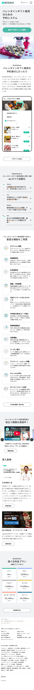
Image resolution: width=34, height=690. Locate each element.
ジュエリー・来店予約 (7, 648)
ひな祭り (17, 660)
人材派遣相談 (14, 652)
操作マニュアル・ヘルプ (23, 633)
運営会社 (3, 676)
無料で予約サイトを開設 (17, 30)
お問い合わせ (20, 631)
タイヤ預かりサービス (7, 656)
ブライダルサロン (5, 652)
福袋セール (12, 658)
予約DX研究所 (4, 635)
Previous (2, 440)
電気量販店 (15, 668)
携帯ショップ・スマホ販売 (8, 664)
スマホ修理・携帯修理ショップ (22, 648)
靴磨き (12, 670)
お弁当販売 (4, 660)
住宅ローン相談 (5, 670)
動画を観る (11, 451)
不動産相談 (19, 664)
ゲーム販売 (26, 666)
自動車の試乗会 (11, 650)
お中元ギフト (4, 654)
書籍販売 (3, 668)
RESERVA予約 (4, 619)
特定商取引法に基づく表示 (24, 637)
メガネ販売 (14, 662)
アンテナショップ (5, 662)
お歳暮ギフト (23, 660)
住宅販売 (3, 650)
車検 (20, 668)
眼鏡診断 (9, 668)
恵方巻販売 (21, 662)
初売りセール (4, 658)
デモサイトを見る (17, 159)
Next (31, 439)
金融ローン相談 (26, 668)
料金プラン (4, 631)
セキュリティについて (7, 639)
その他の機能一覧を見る (17, 404)
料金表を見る (17, 610)
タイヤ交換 (17, 656)
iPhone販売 (22, 652)
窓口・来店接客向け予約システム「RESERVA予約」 (12, 621)
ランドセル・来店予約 (15, 654)
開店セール (23, 656)
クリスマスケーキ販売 (21, 658)
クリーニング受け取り (7, 666)
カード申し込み (18, 666)
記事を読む (8, 506)
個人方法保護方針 (5, 637)
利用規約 (19, 635)
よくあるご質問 (5, 633)
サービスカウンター (21, 650)
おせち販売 (11, 660)
